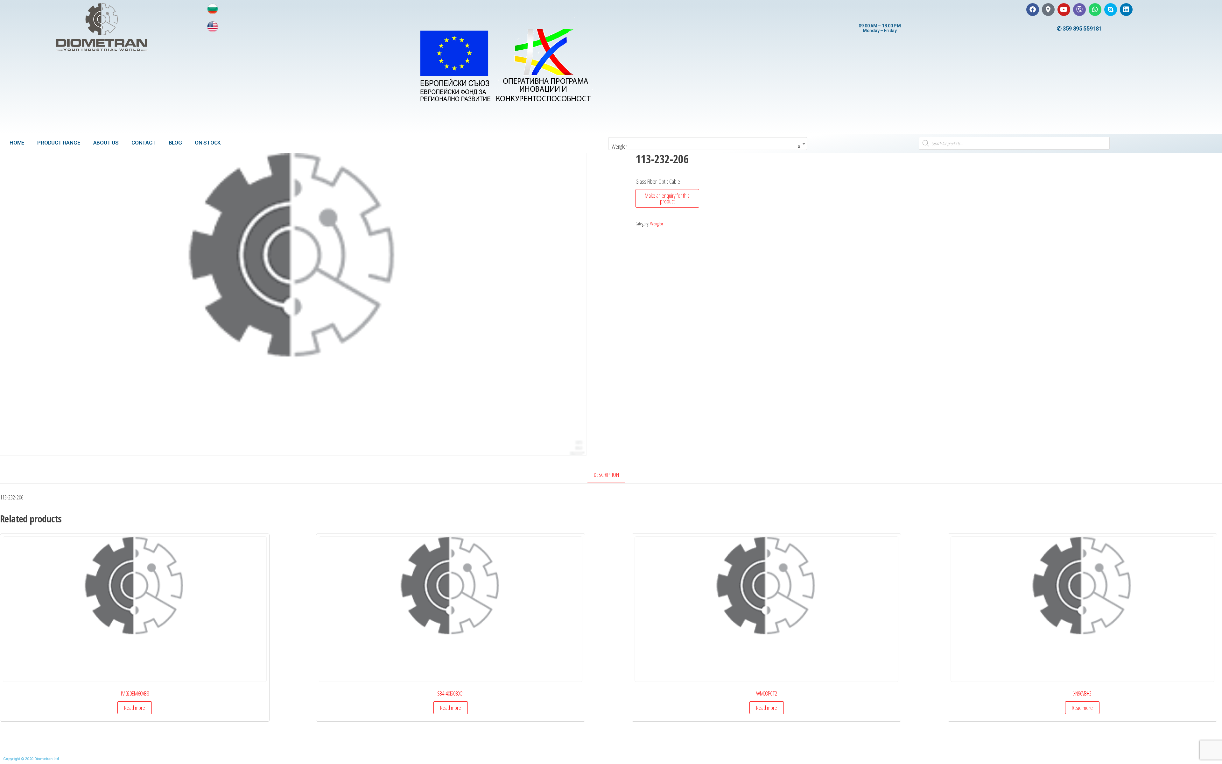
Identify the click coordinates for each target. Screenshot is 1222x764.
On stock (208, 142)
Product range (58, 142)
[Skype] (1110, 9)
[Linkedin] (1126, 9)
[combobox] (707, 143)
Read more (134, 707)
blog (175, 142)
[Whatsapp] (1095, 9)
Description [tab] (606, 474)
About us (106, 142)
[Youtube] (1063, 9)
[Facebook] (1032, 9)
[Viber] (1079, 9)
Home (17, 142)
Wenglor (656, 224)
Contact (143, 142)
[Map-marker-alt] (1048, 9)
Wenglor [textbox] (706, 146)
